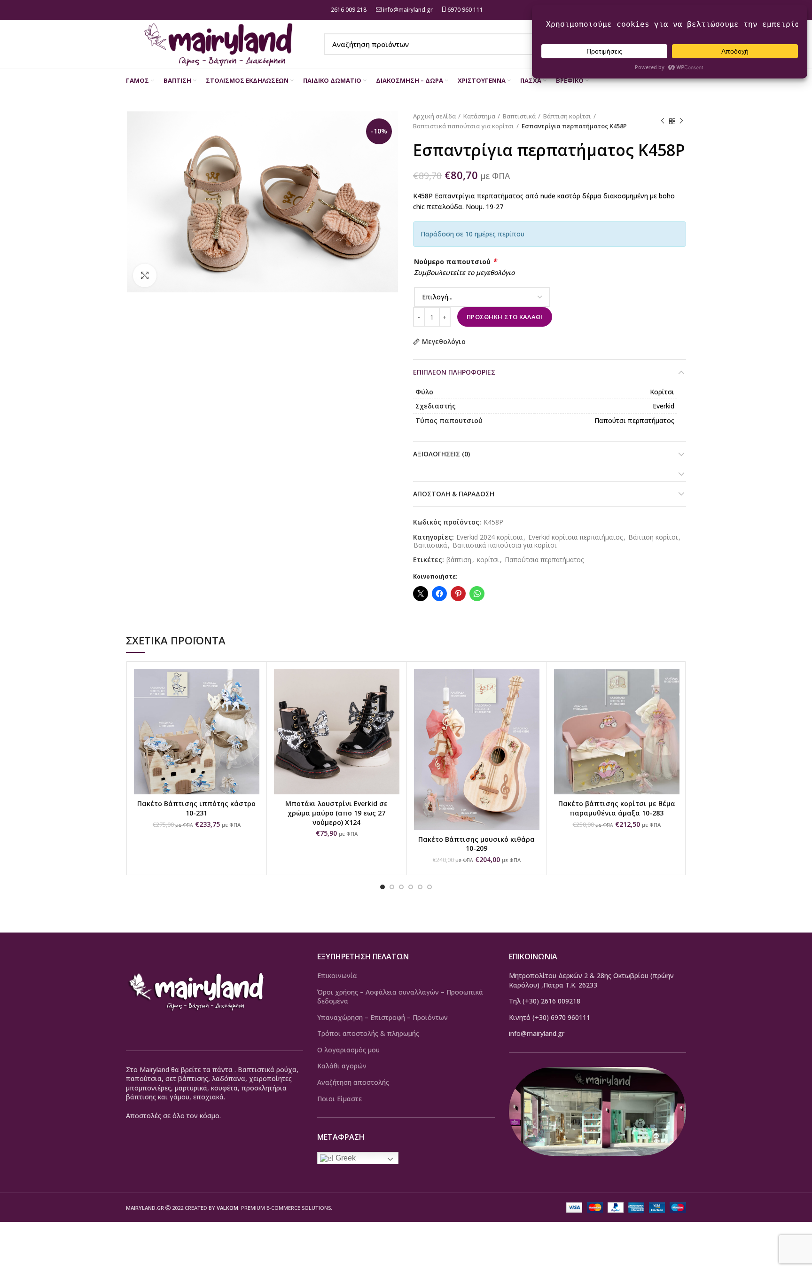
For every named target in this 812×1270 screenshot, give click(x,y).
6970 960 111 (464, 10)
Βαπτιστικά (519, 116)
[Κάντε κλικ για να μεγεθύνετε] (144, 275)
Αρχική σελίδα (434, 116)
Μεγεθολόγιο (444, 341)
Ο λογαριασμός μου (348, 1049)
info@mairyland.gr (408, 10)
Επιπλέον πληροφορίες (454, 372)
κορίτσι (488, 560)
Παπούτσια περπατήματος (544, 560)
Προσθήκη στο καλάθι (505, 317)
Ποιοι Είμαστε (339, 1098)
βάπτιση (458, 560)
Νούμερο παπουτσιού (455, 262)
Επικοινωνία (337, 975)
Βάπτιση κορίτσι (567, 116)
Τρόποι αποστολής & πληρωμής (368, 1033)
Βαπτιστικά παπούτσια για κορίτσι (463, 126)
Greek (345, 1158)
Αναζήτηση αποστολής (353, 1082)
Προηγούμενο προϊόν (662, 121)
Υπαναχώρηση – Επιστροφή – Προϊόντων (382, 1017)
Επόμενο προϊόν (681, 121)
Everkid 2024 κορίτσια (489, 537)
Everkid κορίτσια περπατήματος (575, 537)
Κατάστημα (479, 116)
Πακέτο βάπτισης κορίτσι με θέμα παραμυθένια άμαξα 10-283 (616, 808)
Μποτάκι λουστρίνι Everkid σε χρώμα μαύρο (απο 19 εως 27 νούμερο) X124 (336, 812)
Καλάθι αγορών (342, 1065)
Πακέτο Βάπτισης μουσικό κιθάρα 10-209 (476, 844)
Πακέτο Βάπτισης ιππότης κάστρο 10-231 (196, 808)
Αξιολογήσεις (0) (441, 453)
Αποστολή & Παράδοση (453, 493)
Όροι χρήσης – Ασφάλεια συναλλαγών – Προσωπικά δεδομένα (400, 997)
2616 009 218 (348, 10)
